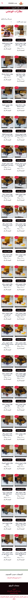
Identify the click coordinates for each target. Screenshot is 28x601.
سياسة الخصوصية (14, 593)
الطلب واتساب (19, 40)
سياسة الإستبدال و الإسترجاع (14, 591)
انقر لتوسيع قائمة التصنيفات (13, 577)
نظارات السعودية (16, 7)
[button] (2, 3)
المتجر (14, 589)
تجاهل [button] (14, 598)
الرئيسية (23, 7)
